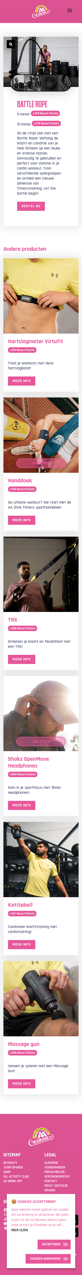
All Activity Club (16, 1176)
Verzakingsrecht (57, 1176)
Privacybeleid (54, 1172)
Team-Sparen (13, 1167)
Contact (50, 1181)
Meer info (22, 381)
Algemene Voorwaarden (54, 1165)
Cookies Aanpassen (45, 1259)
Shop (7, 1172)
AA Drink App (12, 1181)
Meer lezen (19, 1230)
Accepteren (51, 1244)
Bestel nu (31, 206)
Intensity (10, 1163)
